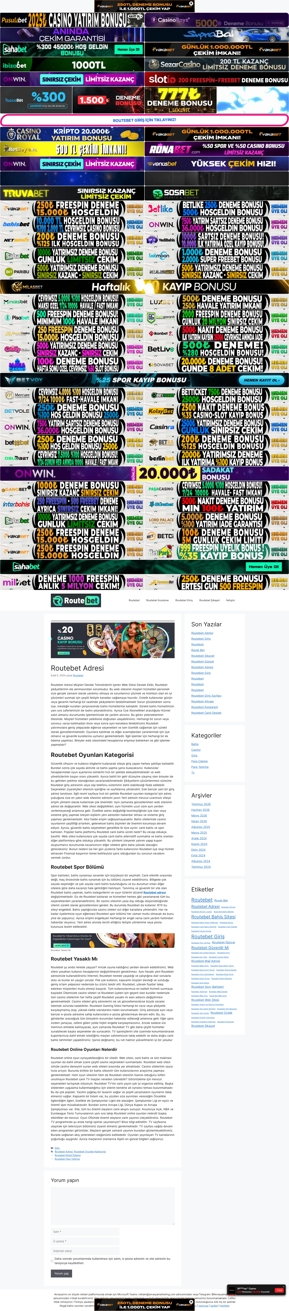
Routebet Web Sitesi (205, 1000)
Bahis (195, 744)
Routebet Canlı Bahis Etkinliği (203, 927)
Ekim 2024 (198, 849)
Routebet (134, 600)
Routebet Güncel (202, 661)
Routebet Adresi (64, 1151)
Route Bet (198, 650)
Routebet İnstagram (204, 707)
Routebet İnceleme (157, 600)
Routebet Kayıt (223, 953)
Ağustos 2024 (200, 861)
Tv (193, 772)
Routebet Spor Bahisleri (207, 987)
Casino (196, 750)
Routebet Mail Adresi (205, 961)
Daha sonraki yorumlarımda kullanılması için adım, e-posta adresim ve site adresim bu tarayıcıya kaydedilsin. (112, 1261)
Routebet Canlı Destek (206, 712)
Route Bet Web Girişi (218, 996)
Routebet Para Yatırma (67, 1158)
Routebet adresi (154, 892)
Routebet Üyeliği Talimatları (203, 1018)
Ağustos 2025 (200, 827)
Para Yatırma (200, 767)
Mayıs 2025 (199, 832)
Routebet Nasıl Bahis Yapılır (222, 966)
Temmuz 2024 (201, 867)
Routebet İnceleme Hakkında (203, 1022)
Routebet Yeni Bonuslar (227, 1009)
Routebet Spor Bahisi (200, 983)
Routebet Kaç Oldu (199, 957)
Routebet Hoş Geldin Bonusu (203, 953)
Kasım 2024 (199, 844)
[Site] (72, 208)
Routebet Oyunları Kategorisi (90, 1151)
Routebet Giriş (184, 600)
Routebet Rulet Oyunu (200, 978)
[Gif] (144, 287)
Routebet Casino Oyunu (201, 931)
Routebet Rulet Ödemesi (221, 978)
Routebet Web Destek (218, 992)
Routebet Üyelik (221, 1013)
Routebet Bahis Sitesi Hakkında (204, 922)
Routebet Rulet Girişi (224, 974)
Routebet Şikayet (209, 600)
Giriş (57, 1148)
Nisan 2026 (199, 821)
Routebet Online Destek (226, 970)
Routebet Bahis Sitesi (213, 916)
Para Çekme (199, 761)
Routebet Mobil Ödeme (68, 1155)
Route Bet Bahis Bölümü (224, 912)
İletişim (230, 600)
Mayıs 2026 (199, 815)
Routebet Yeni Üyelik (200, 1013)
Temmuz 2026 (201, 804)
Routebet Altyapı (202, 701)
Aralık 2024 (199, 838)
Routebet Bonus (226, 922)
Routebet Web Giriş (199, 996)
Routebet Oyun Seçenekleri (202, 974)
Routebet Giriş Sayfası (206, 695)
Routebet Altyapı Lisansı (201, 912)
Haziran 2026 (200, 810)
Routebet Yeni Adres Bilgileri (203, 1009)
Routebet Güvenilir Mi (210, 947)
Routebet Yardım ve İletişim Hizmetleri (207, 1004)
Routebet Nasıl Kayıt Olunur (203, 970)
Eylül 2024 (198, 855)
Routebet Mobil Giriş (200, 966)
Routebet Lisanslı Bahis (219, 957)
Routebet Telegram (199, 992)
